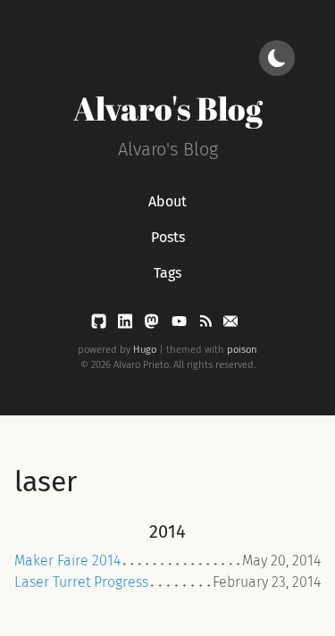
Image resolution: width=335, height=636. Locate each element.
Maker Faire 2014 (67, 560)
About (167, 201)
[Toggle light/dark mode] (277, 58)
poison (242, 350)
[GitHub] (100, 324)
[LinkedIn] (127, 324)
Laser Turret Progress (81, 581)
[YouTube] (181, 324)
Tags (167, 272)
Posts (168, 237)
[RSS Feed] (207, 324)
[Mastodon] (153, 324)
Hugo (144, 350)
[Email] (230, 324)
